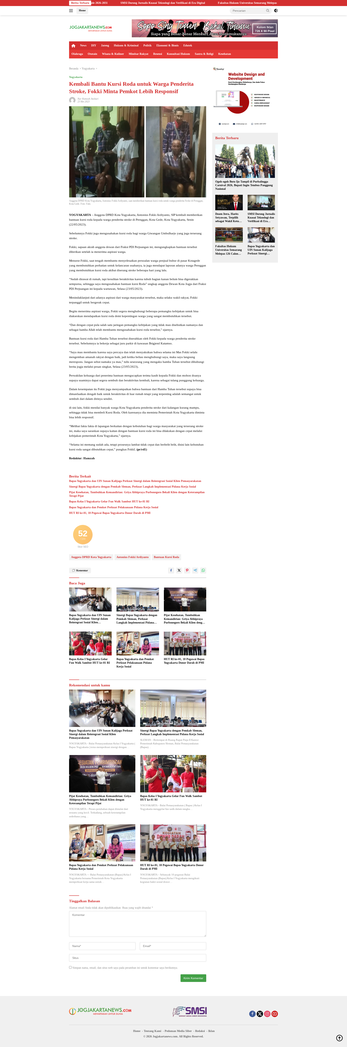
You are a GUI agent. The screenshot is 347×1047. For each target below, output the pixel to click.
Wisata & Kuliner (113, 53)
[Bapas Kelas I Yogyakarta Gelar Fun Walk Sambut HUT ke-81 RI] (90, 643)
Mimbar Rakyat (138, 53)
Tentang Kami (152, 1031)
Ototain (92, 53)
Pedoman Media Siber (178, 1031)
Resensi (157, 53)
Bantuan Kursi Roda (166, 557)
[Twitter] (260, 1014)
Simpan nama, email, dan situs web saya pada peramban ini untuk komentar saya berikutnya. (125, 967)
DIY (93, 45)
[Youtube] (274, 1014)
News (83, 45)
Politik (147, 45)
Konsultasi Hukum (178, 53)
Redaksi (200, 1031)
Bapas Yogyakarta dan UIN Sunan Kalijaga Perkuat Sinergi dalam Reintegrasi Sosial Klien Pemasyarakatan (135, 481)
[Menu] (72, 10)
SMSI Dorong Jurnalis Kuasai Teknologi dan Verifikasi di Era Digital (103, 2)
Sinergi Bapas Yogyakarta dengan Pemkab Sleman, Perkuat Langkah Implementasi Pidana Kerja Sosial (132, 486)
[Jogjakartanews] (91, 28)
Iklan (211, 1031)
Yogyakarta (76, 77)
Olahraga (77, 53)
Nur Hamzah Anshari (88, 98)
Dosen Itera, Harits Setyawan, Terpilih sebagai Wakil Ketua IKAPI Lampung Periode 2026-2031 (227, 217)
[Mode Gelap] (276, 10)
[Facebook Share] (171, 570)
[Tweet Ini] (179, 570)
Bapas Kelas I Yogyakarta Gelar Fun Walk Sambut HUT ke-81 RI (109, 501)
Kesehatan (224, 53)
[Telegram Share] (195, 570)
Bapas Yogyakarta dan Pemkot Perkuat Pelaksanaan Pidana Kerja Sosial (113, 507)
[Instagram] (267, 1014)
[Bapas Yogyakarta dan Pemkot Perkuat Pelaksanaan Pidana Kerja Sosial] (137, 643)
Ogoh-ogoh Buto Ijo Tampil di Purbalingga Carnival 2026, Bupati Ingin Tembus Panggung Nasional (244, 185)
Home (82, 10)
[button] (268, 10)
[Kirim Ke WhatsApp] (203, 570)
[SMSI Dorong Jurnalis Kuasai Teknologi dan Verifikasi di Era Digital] (261, 202)
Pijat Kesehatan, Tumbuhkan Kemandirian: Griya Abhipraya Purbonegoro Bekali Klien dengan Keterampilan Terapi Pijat (137, 494)
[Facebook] (252, 1014)
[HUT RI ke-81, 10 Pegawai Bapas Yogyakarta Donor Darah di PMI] (185, 643)
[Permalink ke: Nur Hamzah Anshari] (72, 99)
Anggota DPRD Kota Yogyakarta (91, 557)
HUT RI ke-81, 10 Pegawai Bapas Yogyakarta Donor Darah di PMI (109, 512)
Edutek (187, 45)
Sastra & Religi (204, 53)
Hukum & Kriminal (126, 45)
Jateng (105, 45)
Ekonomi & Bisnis (167, 45)
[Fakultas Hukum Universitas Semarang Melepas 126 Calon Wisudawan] (229, 235)
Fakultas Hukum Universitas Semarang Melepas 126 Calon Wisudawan (201, 2)
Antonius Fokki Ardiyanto (132, 557)
